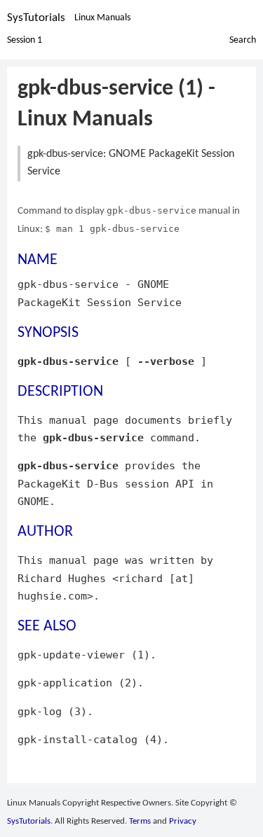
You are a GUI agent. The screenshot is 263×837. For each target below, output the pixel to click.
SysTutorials (36, 18)
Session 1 (24, 40)
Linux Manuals (102, 18)
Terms (140, 821)
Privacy (182, 821)
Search (242, 40)
